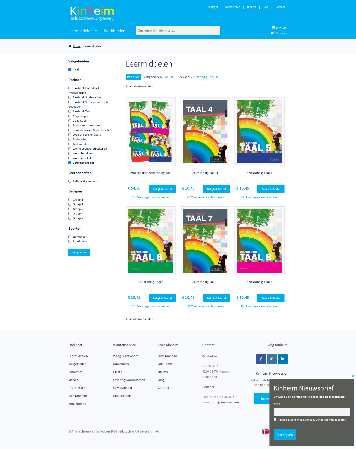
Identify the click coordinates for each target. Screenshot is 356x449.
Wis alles (133, 77)
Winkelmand (77, 404)
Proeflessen (76, 388)
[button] (151, 197)
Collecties (75, 372)
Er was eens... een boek (87, 125)
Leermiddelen (80, 30)
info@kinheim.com (225, 402)
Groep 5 (78, 204)
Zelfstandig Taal (84, 162)
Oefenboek (80, 237)
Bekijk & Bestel (162, 189)
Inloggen (213, 7)
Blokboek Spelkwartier (87, 97)
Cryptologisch (81, 116)
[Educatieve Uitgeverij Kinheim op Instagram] (272, 359)
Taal (76, 69)
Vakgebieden (77, 364)
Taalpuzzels (80, 144)
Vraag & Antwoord (125, 356)
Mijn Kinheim (77, 396)
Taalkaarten (80, 139)
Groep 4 (78, 200)
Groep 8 (78, 218)
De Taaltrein (80, 120)
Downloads (121, 364)
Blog (265, 7)
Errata (117, 372)
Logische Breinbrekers (87, 134)
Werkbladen (114, 30)
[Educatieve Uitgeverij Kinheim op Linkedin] (283, 359)
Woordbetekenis (83, 153)
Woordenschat (82, 158)
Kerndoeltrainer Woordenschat (92, 130)
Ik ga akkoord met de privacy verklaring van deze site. (313, 419)
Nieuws (251, 7)
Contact (280, 7)
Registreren (232, 7)
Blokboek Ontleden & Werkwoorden (83, 90)
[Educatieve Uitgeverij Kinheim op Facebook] (261, 359)
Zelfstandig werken (85, 181)
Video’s (73, 380)
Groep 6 (78, 209)
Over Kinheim (167, 356)
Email (277, 403)
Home (77, 46)
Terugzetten (79, 252)
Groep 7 (78, 213)
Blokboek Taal (81, 111)
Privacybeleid (122, 388)
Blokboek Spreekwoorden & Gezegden (88, 104)
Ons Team (165, 364)
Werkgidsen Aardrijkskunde (90, 148)
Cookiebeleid (122, 396)
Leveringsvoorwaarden (129, 380)
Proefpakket (81, 241)
